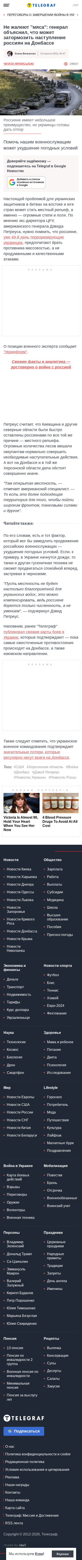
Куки (39, 1554)
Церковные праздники (56, 1244)
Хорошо (62, 1554)
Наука (8, 1032)
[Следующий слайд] (77, 15)
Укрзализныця (18, 1017)
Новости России (20, 1112)
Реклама (12, 1477)
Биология (14, 1057)
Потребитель (57, 1105)
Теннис (53, 990)
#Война (72, 767)
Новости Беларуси (22, 1135)
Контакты (12, 1492)
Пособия (54, 927)
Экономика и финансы (14, 968)
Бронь (52, 1183)
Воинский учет (58, 1206)
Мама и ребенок (60, 1042)
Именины (55, 1289)
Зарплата (55, 869)
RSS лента (14, 1523)
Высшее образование (57, 917)
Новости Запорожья (16, 909)
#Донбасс (22, 772)
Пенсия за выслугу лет (22, 1397)
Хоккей (52, 998)
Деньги (12, 979)
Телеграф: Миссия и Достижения (32, 1515)
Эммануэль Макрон (16, 1271)
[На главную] (41, 5)
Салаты (53, 1378)
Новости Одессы (20, 892)
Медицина (55, 900)
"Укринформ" (15, 352)
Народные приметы (55, 1256)
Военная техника (21, 1217)
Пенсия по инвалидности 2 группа (20, 1360)
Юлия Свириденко (22, 1323)
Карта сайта (15, 1508)
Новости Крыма (19, 939)
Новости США (18, 1105)
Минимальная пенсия (18, 1385)
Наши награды (17, 1485)
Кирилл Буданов (20, 1293)
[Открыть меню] (6, 5)
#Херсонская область (45, 767)
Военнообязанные (62, 1198)
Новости (11, 860)
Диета (52, 1057)
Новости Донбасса (22, 931)
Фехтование (57, 1013)
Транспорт (15, 987)
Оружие (13, 1202)
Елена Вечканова (25, 53)
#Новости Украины (30, 777)
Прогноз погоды (60, 935)
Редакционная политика (24, 1462)
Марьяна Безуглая (22, 1316)
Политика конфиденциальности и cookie (38, 1454)
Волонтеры (16, 1210)
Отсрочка (54, 1190)
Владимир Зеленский (15, 1244)
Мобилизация (56, 1166)
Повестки (54, 1175)
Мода (51, 1112)
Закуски (53, 1386)
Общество (53, 860)
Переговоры (17, 1194)
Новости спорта (58, 965)
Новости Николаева (16, 948)
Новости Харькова (22, 877)
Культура (54, 1128)
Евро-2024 (55, 1006)
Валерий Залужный (15, 1283)
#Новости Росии (62, 777)
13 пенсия (15, 1348)
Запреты (54, 1273)
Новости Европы (20, 1097)
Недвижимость (19, 994)
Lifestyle (51, 1088)
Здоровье (52, 1032)
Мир (7, 1088)
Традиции (55, 1266)
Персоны (11, 1232)
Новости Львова (20, 900)
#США (19, 767)
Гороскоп (54, 1097)
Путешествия (58, 1120)
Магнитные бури (60, 1143)
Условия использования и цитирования (37, 1469)
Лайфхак (54, 1135)
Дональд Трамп (19, 1254)
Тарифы (13, 1002)
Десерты (54, 1371)
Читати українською (18, 63)
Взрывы (13, 1187)
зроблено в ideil (15, 1545)
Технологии (16, 1042)
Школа (52, 907)
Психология (56, 1065)
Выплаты (54, 884)
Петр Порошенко (20, 1300)
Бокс (51, 983)
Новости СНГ (18, 1120)
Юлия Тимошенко (21, 1308)
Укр (76, 5)
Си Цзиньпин (17, 1261)
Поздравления (59, 1150)
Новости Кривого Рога (21, 921)
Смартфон (15, 1073)
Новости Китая (19, 1128)
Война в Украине (18, 1166)
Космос (13, 1049)
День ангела (57, 1281)
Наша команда (17, 1500)
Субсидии (55, 892)
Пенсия (9, 1338)
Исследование (59, 1073)
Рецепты (51, 1338)
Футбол (53, 975)
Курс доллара (18, 1010)
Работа (53, 877)
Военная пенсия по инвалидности (22, 1374)
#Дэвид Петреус (45, 772)
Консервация (57, 1355)
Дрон (11, 1065)
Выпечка (54, 1348)
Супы (51, 1363)
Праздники (53, 1232)
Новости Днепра (20, 884)
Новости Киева (19, 869)
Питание (54, 1049)
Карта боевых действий (18, 1177)
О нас (9, 1446)
